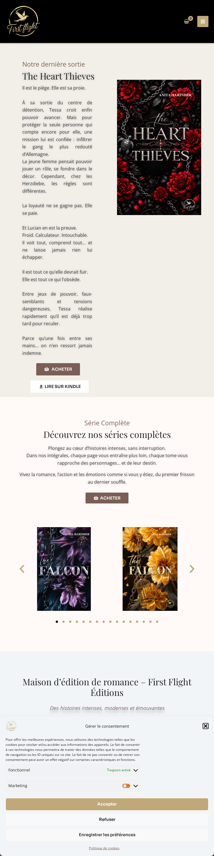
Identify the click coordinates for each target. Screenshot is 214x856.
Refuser (107, 819)
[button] (205, 726)
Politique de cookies (104, 848)
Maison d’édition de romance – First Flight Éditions (107, 687)
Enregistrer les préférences (107, 834)
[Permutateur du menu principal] (202, 21)
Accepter (107, 804)
